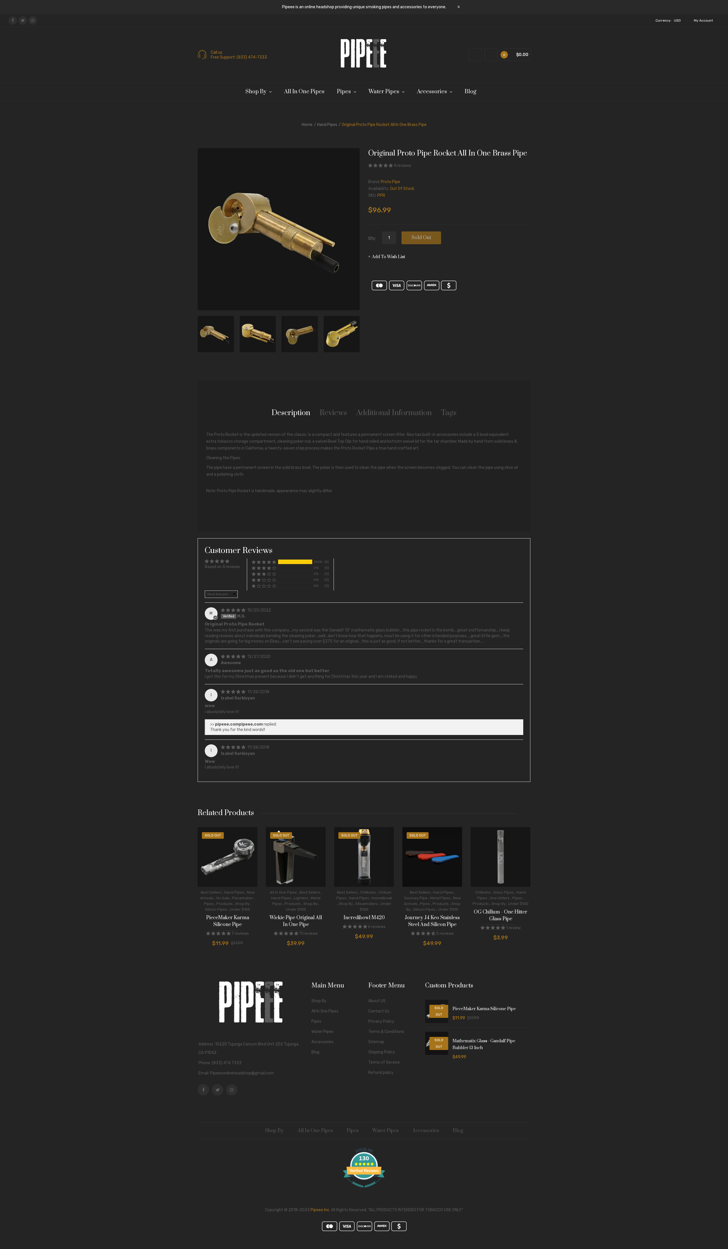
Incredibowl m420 (364, 918)
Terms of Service (384, 1062)
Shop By (242, 904)
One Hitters (500, 898)
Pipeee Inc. (320, 1209)
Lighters (301, 898)
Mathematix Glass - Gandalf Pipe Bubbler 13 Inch (483, 1044)
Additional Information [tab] (394, 413)
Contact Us (378, 1011)
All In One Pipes (283, 892)
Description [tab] (291, 413)
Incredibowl (382, 898)
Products (224, 904)
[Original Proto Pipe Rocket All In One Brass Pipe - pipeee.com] (216, 334)
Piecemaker (242, 898)
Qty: (372, 238)
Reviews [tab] (333, 413)
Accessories (322, 1041)
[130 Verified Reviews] (364, 1190)
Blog (315, 1052)
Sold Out (421, 238)
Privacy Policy (381, 1021)
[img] (233, 610)
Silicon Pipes (216, 909)
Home (307, 124)
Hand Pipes (327, 124)
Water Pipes (322, 1031)
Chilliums (368, 892)
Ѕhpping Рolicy (381, 1052)
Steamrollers (366, 904)
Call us (216, 53)
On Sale (222, 898)
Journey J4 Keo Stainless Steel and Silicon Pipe (432, 921)
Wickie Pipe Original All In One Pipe (296, 921)
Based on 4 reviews (222, 566)
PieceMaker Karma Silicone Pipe (227, 921)
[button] (381, 165)
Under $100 (240, 909)
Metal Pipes (440, 898)
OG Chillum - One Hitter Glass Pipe (500, 915)
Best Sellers (211, 892)
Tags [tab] (448, 413)
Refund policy (381, 1072)
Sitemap (376, 1041)
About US (377, 1001)
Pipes (209, 904)
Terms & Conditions (386, 1031)
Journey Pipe (415, 898)
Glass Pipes (503, 892)
